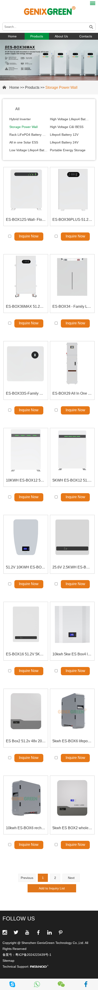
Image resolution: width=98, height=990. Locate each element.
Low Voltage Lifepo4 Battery (28, 150)
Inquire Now (29, 236)
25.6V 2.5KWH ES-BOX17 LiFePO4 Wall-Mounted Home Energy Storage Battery (72, 567)
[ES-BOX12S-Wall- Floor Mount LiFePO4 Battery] (26, 189)
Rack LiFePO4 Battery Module (28, 134)
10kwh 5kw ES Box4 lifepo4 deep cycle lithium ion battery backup (72, 654)
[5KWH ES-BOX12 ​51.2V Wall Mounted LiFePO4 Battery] (72, 450)
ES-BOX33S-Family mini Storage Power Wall (26, 393)
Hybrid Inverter (20, 119)
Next (71, 878)
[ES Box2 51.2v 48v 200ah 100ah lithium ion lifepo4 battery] (26, 711)
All (17, 109)
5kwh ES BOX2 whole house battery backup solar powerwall (72, 828)
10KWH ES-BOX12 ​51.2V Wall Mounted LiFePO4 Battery (26, 480)
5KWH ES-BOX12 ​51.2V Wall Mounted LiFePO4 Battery (72, 480)
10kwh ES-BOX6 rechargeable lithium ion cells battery (26, 828)
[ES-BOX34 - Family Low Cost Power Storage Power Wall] (72, 276)
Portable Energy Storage (67, 150)
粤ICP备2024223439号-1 (33, 954)
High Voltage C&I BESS (66, 127)
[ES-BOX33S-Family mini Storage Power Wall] (26, 363)
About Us (61, 36)
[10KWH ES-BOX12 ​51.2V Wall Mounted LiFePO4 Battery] (26, 450)
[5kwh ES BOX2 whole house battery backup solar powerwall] (72, 798)
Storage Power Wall (61, 87)
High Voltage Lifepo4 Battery (69, 119)
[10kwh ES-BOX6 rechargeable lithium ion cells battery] (26, 798)
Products (36, 36)
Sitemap (8, 960)
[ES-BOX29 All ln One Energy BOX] (72, 363)
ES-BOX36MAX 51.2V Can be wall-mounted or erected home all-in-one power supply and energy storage (26, 306)
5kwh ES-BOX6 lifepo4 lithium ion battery (72, 741)
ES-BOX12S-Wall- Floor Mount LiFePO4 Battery (26, 219)
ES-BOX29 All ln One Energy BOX (72, 393)
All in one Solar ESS (23, 142)
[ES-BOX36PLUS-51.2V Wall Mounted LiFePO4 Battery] (72, 189)
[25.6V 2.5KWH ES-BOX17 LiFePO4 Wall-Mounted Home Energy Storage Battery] (72, 537)
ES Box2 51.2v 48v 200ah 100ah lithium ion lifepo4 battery (26, 741)
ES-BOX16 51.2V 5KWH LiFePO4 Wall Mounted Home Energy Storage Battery (26, 654)
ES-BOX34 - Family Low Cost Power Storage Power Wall (72, 306)
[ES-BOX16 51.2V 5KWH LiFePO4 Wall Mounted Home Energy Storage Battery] (26, 624)
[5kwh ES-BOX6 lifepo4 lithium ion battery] (72, 711)
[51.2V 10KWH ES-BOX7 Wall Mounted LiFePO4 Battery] (26, 537)
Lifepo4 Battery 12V (64, 134)
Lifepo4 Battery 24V (64, 142)
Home (12, 36)
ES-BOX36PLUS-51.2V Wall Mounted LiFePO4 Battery (72, 219)
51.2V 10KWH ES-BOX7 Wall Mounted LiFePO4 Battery (26, 567)
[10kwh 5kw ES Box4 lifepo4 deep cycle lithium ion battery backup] (72, 624)
